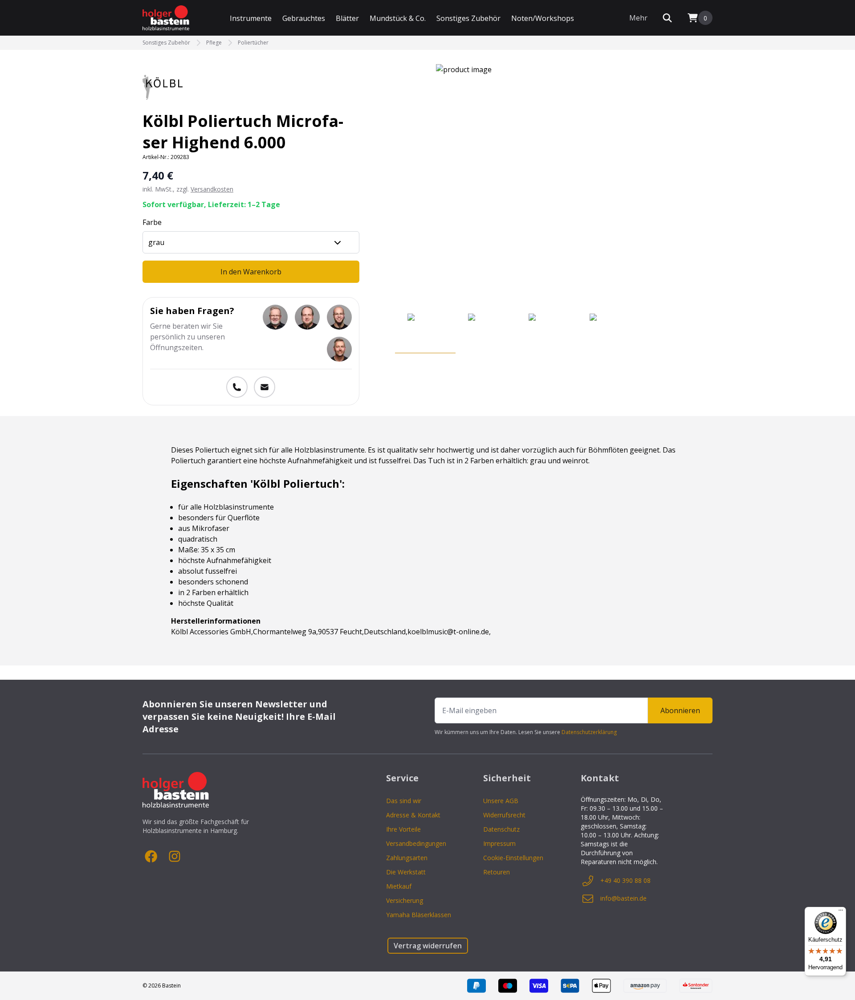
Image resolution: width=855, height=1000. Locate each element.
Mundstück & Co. (398, 18)
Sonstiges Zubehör (468, 18)
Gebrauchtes (303, 18)
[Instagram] (174, 856)
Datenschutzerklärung (589, 732)
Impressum (499, 843)
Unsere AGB (500, 800)
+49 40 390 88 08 (625, 880)
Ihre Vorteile (403, 829)
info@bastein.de (623, 898)
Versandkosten (212, 189)
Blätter (347, 18)
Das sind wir (403, 800)
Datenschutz (501, 829)
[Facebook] (151, 856)
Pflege (214, 42)
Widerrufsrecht (504, 815)
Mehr (638, 18)
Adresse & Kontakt (413, 815)
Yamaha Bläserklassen (418, 914)
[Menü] (840, 912)
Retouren (496, 872)
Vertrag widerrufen (428, 946)
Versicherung (404, 900)
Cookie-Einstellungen (513, 857)
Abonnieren (680, 710)
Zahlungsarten (407, 857)
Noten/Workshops (542, 18)
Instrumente (251, 18)
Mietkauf (398, 886)
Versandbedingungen (416, 843)
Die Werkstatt (406, 872)
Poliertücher (253, 42)
